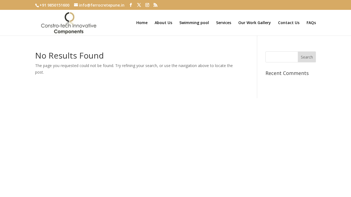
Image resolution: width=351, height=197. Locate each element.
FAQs (311, 23)
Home (142, 23)
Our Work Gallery (254, 23)
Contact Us (288, 23)
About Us (163, 23)
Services (223, 23)
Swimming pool (194, 23)
